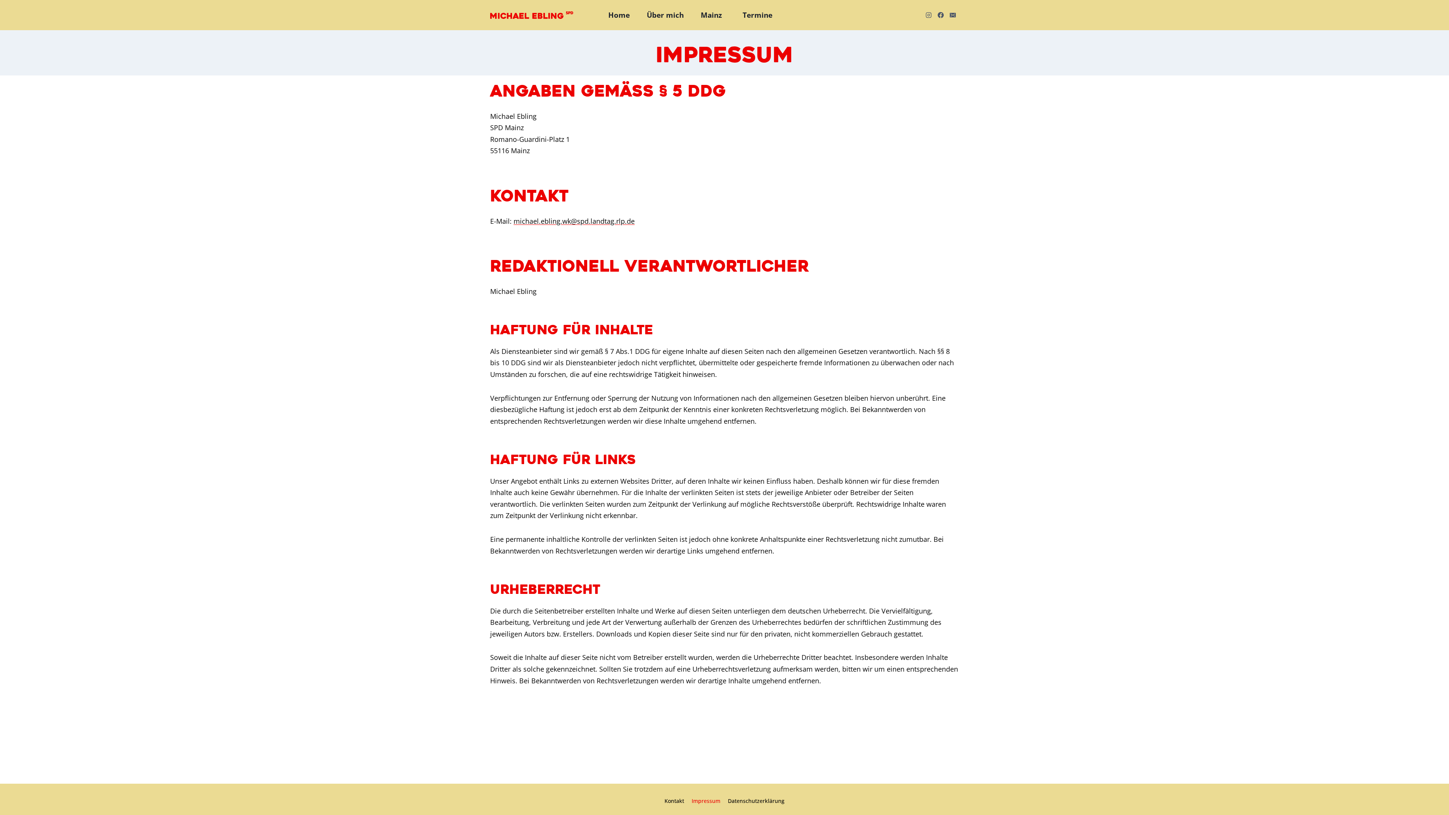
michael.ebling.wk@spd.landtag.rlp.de (574, 221)
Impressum (706, 800)
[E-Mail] (953, 15)
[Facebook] (941, 15)
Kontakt (674, 800)
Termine (757, 15)
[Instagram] (929, 15)
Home (619, 15)
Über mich (665, 15)
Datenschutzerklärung (756, 800)
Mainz (711, 15)
